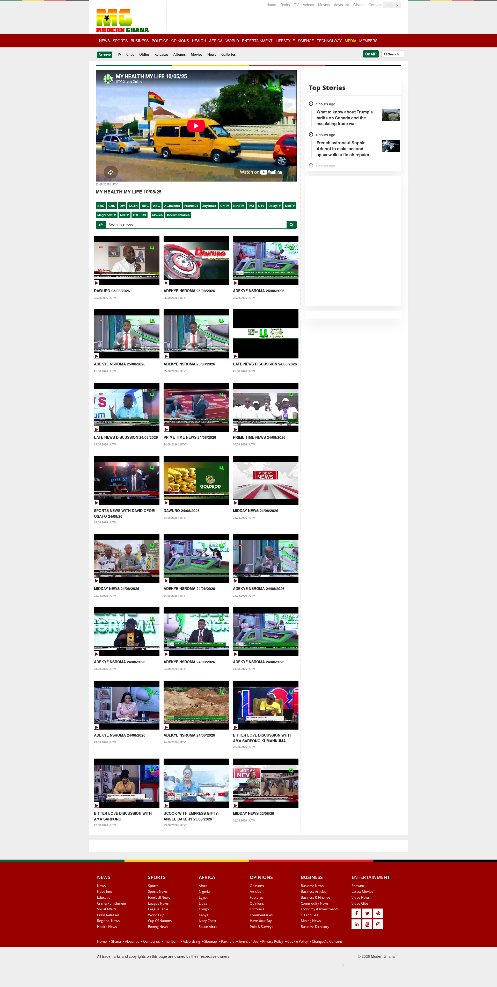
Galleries (228, 54)
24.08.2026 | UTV (175, 444)
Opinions (257, 885)
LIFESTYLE (285, 40)
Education (105, 897)
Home (271, 4)
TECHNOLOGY (329, 40)
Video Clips (360, 903)
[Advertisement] (246, 974)
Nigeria (204, 891)
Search (393, 54)
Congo (204, 909)
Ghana (358, 4)
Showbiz (358, 885)
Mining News (311, 920)
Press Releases (108, 915)
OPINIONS (180, 40)
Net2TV (238, 205)
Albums (179, 54)
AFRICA (215, 40)
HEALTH (199, 40)
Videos (308, 4)
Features (256, 897)
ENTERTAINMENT (257, 40)
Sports (153, 885)
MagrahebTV (106, 215)
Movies (324, 4)
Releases (161, 54)
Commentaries (261, 915)
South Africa (208, 926)
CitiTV (224, 205)
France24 (191, 205)
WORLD (232, 40)
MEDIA (350, 40)
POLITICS (160, 40)
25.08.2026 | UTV (105, 297)
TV (296, 4)
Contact (375, 4)
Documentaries (178, 215)
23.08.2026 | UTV (244, 746)
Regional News (108, 920)
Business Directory (315, 926)
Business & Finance (315, 897)
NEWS (104, 40)
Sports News (157, 891)
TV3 (251, 205)
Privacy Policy (272, 941)
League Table (158, 909)
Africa (203, 885)
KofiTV (290, 205)
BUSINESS (140, 40)
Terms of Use (248, 941)
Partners (227, 941)
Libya (203, 903)
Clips (130, 54)
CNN (111, 205)
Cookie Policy (297, 941)
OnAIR (371, 53)
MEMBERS (368, 40)
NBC (145, 205)
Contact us (151, 941)
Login (390, 4)
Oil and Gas (309, 915)
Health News (107, 926)
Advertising (191, 941)
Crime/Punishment (111, 903)
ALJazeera (172, 205)
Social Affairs (106, 909)
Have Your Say (261, 920)
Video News (361, 897)
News (211, 54)
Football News (159, 897)
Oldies (144, 54)
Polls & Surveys (261, 926)
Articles (255, 891)
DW (122, 205)
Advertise (341, 4)
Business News (312, 885)
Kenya (203, 915)
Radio (285, 4)
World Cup (156, 915)
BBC (100, 205)
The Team (171, 941)
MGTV (124, 215)
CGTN (133, 205)
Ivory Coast (207, 920)
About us (131, 941)
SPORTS (120, 40)
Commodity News (314, 903)
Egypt (203, 897)
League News (158, 903)
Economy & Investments (320, 909)
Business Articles (313, 891)
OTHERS (139, 215)
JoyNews (209, 205)
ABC (156, 205)
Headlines (104, 891)
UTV (261, 205)
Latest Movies (362, 891)
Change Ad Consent (326, 941)
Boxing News (158, 926)
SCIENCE (306, 40)
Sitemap (210, 941)
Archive (105, 54)
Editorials (257, 909)
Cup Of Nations (160, 920)
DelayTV (274, 205)
